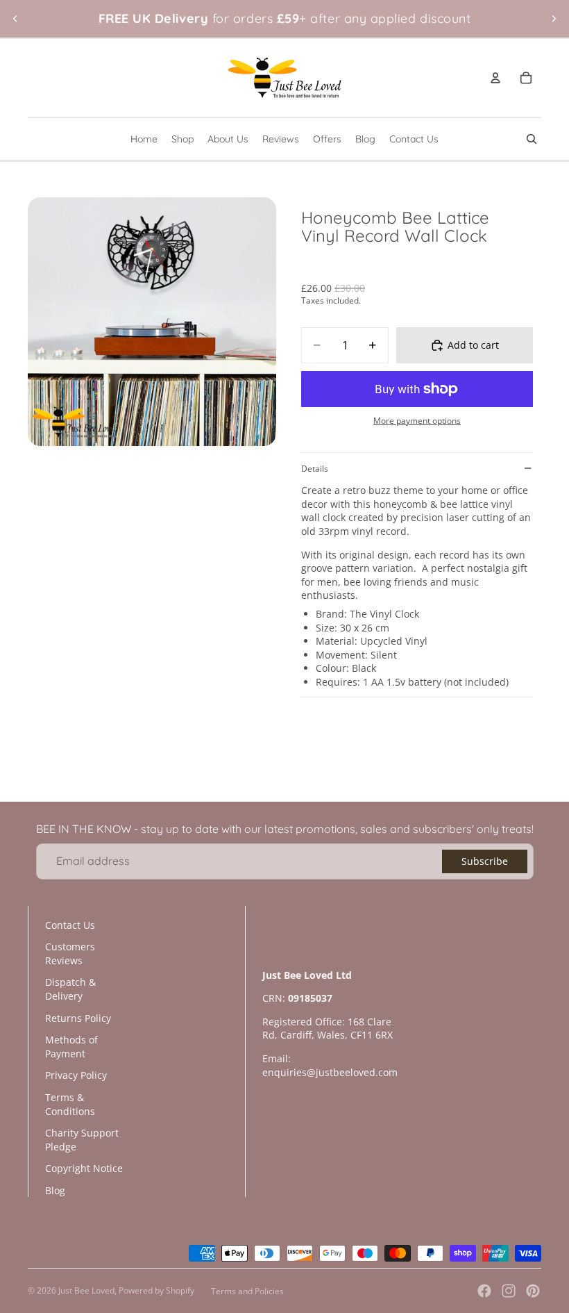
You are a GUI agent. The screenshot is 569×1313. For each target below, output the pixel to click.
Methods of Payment (71, 1046)
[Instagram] (508, 1290)
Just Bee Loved (86, 1290)
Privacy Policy (76, 1075)
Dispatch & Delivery (70, 988)
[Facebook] (484, 1290)
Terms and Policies (247, 1291)
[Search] (531, 139)
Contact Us (70, 925)
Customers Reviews (70, 953)
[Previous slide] (15, 18)
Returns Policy (78, 1018)
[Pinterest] (533, 1290)
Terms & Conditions (70, 1104)
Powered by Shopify (156, 1290)
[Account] (495, 78)
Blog (55, 1190)
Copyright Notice (84, 1168)
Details (314, 468)
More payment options (417, 420)
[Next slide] (553, 18)
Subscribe (484, 861)
